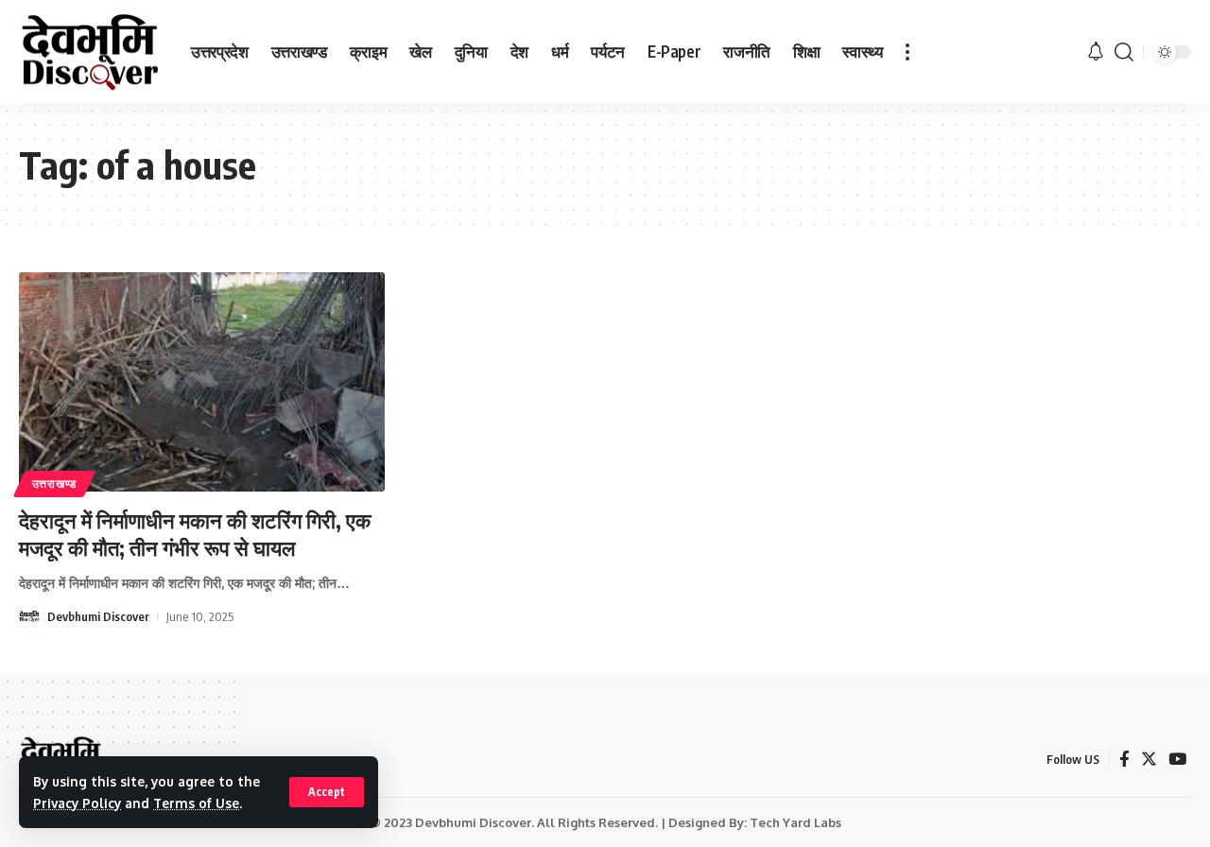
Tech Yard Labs (795, 822)
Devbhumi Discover (98, 616)
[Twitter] (1149, 759)
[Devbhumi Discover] (90, 52)
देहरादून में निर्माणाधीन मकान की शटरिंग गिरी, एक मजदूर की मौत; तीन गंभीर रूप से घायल (195, 534)
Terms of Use (196, 803)
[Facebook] (1124, 759)
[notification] (1095, 52)
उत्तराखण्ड (54, 483)
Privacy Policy (77, 803)
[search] (1124, 52)
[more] (907, 52)
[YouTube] (1177, 759)
